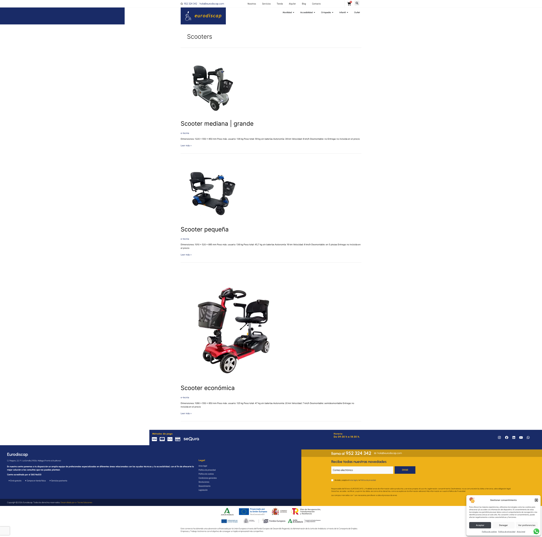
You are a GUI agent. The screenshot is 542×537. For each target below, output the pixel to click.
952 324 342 (351, 453)
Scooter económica (208, 387)
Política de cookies (489, 532)
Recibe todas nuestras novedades (358, 461)
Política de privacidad (506, 532)
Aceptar (480, 525)
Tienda (280, 3)
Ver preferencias (526, 525)
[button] (536, 500)
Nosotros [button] (252, 3)
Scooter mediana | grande (217, 123)
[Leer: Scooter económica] (237, 324)
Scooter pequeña (205, 229)
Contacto (316, 3)
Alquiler (292, 3)
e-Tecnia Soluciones (83, 502)
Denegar (503, 525)
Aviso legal (521, 532)
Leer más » (186, 145)
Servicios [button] (266, 3)
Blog (304, 3)
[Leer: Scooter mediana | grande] (212, 84)
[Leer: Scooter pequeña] (212, 190)
